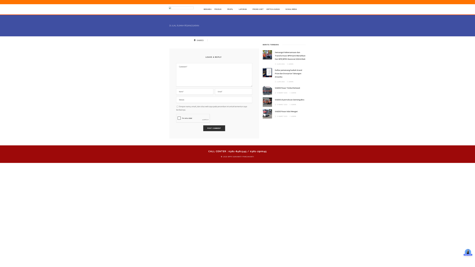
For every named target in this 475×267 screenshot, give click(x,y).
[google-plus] (286, 2)
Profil (230, 9)
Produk (217, 9)
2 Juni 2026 (281, 82)
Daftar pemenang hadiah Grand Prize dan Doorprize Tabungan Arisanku (288, 73)
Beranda (208, 9)
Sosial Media (291, 9)
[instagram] (305, 2)
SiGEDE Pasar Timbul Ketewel (287, 88)
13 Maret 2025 (282, 104)
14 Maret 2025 (282, 93)
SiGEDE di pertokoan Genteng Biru (289, 99)
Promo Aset (258, 9)
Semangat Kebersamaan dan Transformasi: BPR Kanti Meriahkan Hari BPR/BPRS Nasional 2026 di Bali (290, 55)
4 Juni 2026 (281, 64)
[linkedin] (291, 2)
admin (291, 64)
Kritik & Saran (273, 9)
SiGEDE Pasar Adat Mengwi (286, 111)
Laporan (243, 9)
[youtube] (300, 2)
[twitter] (296, 2)
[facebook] (282, 2)
